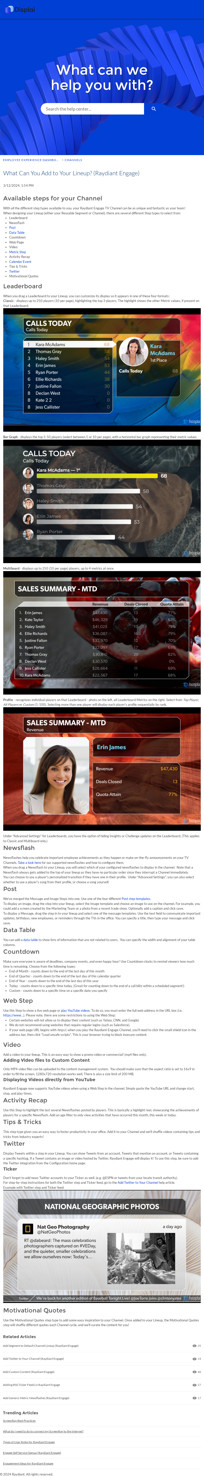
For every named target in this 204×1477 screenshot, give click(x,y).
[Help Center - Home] (23, 9)
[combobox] (92, 109)
